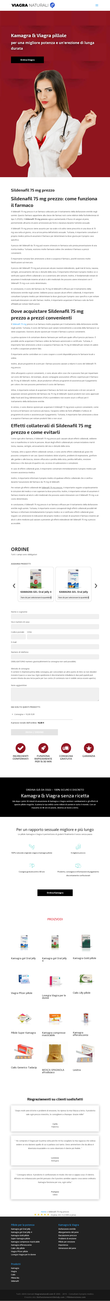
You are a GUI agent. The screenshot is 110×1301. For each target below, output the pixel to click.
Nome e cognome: (19, 612)
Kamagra (15, 1268)
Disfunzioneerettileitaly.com (51, 1297)
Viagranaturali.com (44, 1294)
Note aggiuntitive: (19, 685)
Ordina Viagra (27, 59)
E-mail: (14, 642)
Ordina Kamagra (55, 892)
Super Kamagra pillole (20, 1238)
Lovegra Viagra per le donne (54, 996)
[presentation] (14, 586)
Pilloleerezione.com (76, 1297)
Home (43, 1211)
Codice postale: (17, 632)
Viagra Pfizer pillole (21, 993)
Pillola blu (15, 1277)
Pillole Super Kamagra (23, 1032)
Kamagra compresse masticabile (53, 1034)
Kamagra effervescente (80, 1034)
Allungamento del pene (68, 1232)
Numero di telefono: (20, 652)
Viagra (14, 1271)
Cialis (13, 1274)
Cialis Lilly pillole (81, 992)
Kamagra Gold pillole (84, 958)
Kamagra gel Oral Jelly (23, 958)
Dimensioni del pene (67, 1248)
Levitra (77, 1069)
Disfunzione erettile (67, 1229)
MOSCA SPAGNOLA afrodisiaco (53, 1071)
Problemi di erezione (67, 1238)
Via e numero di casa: (20, 622)
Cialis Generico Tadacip (24, 1067)
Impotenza (63, 1245)
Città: (29, 632)
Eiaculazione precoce (67, 1235)
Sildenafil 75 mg (19, 324)
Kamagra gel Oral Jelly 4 (54, 959)
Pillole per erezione (66, 1241)
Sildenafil (15, 1281)
